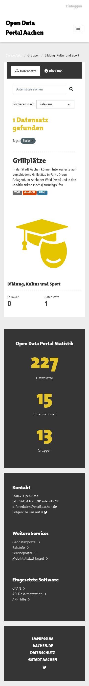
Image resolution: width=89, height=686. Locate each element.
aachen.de (43, 645)
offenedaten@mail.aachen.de (34, 506)
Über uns (55, 71)
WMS (17, 192)
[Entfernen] (32, 141)
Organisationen (44, 414)
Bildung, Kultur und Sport (61, 55)
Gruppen (33, 55)
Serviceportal (22, 553)
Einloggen (74, 6)
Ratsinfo (19, 547)
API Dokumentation (27, 594)
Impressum (42, 638)
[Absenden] (71, 89)
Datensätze (28, 71)
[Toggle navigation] (78, 28)
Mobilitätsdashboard (28, 558)
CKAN (17, 588)
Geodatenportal (24, 542)
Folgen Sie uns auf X (28, 512)
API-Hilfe (19, 599)
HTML (42, 192)
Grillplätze (29, 160)
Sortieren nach (24, 104)
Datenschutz (42, 652)
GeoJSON (29, 192)
